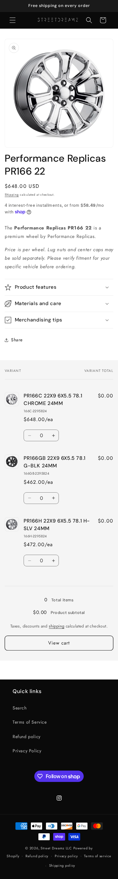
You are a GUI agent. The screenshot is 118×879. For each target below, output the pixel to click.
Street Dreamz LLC (56, 848)
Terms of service (97, 856)
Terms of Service (30, 722)
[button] (13, 20)
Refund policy (27, 736)
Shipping (12, 194)
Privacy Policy (27, 751)
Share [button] (17, 340)
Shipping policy (62, 865)
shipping (56, 626)
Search (20, 708)
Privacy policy (66, 856)
